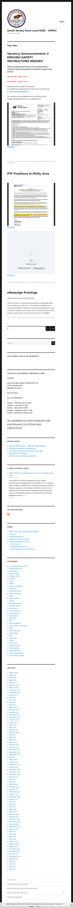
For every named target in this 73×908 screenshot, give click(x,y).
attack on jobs (14, 573)
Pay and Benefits (15, 631)
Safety (11, 640)
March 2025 (13, 707)
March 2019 (13, 812)
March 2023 (13, 742)
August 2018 (13, 829)
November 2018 (14, 822)
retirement (13, 638)
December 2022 (14, 749)
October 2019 (13, 794)
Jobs (40, 161)
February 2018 (14, 844)
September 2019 (14, 797)
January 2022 (13, 762)
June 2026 (12, 677)
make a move (46, 161)
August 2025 (13, 695)
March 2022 (13, 759)
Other (11, 628)
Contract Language (15, 586)
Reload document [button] (24, 268)
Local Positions (14, 613)
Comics (11, 583)
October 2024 (14, 720)
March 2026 (13, 682)
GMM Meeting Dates (16, 536)
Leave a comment (48, 282)
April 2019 (12, 809)
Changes (12, 578)
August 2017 (13, 859)
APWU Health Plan (15, 568)
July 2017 (12, 861)
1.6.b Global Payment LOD (18, 566)
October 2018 (13, 824)
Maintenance (13, 616)
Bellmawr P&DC (14, 576)
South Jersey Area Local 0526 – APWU (32, 30)
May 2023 (12, 737)
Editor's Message (15, 593)
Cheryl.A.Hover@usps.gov (19, 91)
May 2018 (12, 836)
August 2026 (13, 673)
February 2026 (14, 685)
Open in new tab (39, 268)
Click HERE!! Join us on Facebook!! (23, 356)
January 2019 (13, 817)
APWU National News (19, 468)
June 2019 (12, 804)
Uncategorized (14, 648)
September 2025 (15, 692)
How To (11, 601)
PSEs (10, 636)
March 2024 (13, 730)
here (18, 305)
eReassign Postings (22, 292)
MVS (10, 621)
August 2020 (13, 777)
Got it (38, 906)
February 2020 (14, 787)
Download (10, 147)
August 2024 (13, 722)
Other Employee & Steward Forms (23, 549)
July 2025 (12, 697)
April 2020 (12, 782)
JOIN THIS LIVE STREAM (17, 453)
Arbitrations (13, 571)
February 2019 (14, 814)
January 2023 (13, 747)
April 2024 (12, 727)
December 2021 (14, 764)
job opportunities (33, 161)
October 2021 (13, 767)
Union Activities (14, 650)
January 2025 (13, 712)
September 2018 (14, 826)
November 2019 (14, 792)
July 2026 (12, 675)
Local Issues (13, 608)
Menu (62, 22)
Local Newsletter (15, 611)
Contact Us (13, 534)
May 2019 (12, 807)
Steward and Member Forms (19, 541)
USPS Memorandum (16, 653)
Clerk (11, 581)
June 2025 (12, 700)
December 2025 (14, 690)
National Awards (15, 623)
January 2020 (13, 789)
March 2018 (13, 841)
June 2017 (12, 864)
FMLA (11, 596)
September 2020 (15, 774)
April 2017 (12, 869)
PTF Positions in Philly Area (28, 173)
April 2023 (12, 740)
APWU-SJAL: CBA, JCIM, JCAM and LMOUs (24, 531)
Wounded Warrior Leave (19, 546)
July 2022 (12, 757)
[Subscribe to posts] (8, 514)
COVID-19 (12, 588)
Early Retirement (15, 591)
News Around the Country (18, 626)
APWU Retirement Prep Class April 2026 (23, 456)
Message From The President (19, 539)
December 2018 (14, 819)
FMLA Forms (15, 544)
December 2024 (14, 715)
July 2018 (12, 831)
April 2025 (12, 705)
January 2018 (13, 846)
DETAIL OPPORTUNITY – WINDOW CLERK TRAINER (27, 446)
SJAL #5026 (13, 643)
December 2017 (14, 849)
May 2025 (12, 702)
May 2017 (12, 866)
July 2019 (12, 802)
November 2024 (14, 717)
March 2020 (13, 784)
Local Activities (14, 606)
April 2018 (12, 839)
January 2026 (13, 687)
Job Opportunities (21, 161)
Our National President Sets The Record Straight (26, 451)
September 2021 (14, 769)
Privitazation (13, 633)
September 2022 (15, 754)
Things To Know (15, 645)
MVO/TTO (12, 618)
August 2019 (13, 799)
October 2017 (13, 854)
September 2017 (14, 856)
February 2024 (14, 732)
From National (14, 598)
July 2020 (12, 779)
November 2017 (14, 851)
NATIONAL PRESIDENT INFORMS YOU (22, 448)
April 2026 (12, 680)
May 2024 (12, 725)
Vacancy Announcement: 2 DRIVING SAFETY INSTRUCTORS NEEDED (28, 57)
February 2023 (14, 745)
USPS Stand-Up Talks (16, 655)
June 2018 (12, 834)
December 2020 (14, 772)
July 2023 (12, 735)
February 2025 (14, 710)
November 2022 (14, 752)
